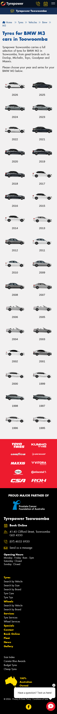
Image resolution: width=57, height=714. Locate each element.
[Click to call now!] (38, 4)
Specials (9, 625)
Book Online (12, 634)
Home (8, 22)
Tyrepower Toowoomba (31, 11)
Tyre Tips (8, 597)
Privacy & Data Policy (21, 699)
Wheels (8, 601)
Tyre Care (9, 593)
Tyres (7, 577)
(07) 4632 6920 (20, 541)
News (7, 642)
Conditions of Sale (40, 699)
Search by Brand (12, 589)
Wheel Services (12, 621)
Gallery (8, 646)
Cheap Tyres (10, 669)
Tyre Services (10, 617)
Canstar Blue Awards (14, 661)
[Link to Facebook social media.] (28, 707)
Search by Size (11, 585)
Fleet (7, 638)
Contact (9, 629)
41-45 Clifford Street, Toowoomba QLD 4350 (30, 533)
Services (9, 613)
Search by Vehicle (13, 581)
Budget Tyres (10, 665)
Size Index (9, 657)
